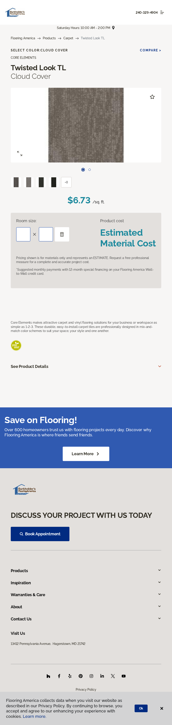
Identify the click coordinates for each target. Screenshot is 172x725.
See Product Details (29, 366)
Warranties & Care (28, 594)
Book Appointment (42, 534)
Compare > (150, 50)
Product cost (112, 220)
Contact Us (21, 619)
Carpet (68, 38)
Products (49, 38)
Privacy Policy (86, 689)
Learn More (82, 453)
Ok (141, 708)
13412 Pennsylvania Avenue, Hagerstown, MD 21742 (48, 644)
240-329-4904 (147, 12)
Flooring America (23, 38)
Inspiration (21, 582)
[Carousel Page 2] (89, 170)
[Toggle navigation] (162, 12)
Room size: (26, 220)
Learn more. (34, 716)
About (16, 606)
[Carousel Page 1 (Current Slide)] (83, 169)
